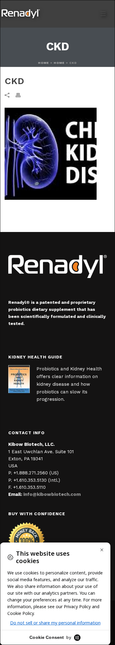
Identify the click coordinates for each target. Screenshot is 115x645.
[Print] (21, 94)
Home (43, 62)
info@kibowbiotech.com (52, 494)
